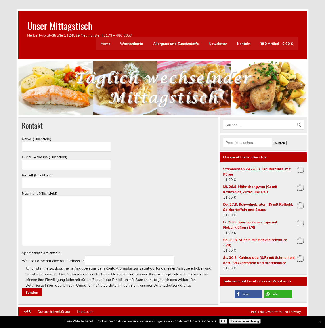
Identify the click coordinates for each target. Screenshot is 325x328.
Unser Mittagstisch (59, 25)
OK (223, 321)
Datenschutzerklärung (54, 311)
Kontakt (243, 43)
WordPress (274, 312)
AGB (27, 311)
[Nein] (319, 322)
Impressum (85, 311)
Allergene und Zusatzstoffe (176, 43)
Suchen (280, 143)
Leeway (295, 312)
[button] (248, 294)
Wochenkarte (131, 43)
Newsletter (218, 43)
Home (105, 43)
